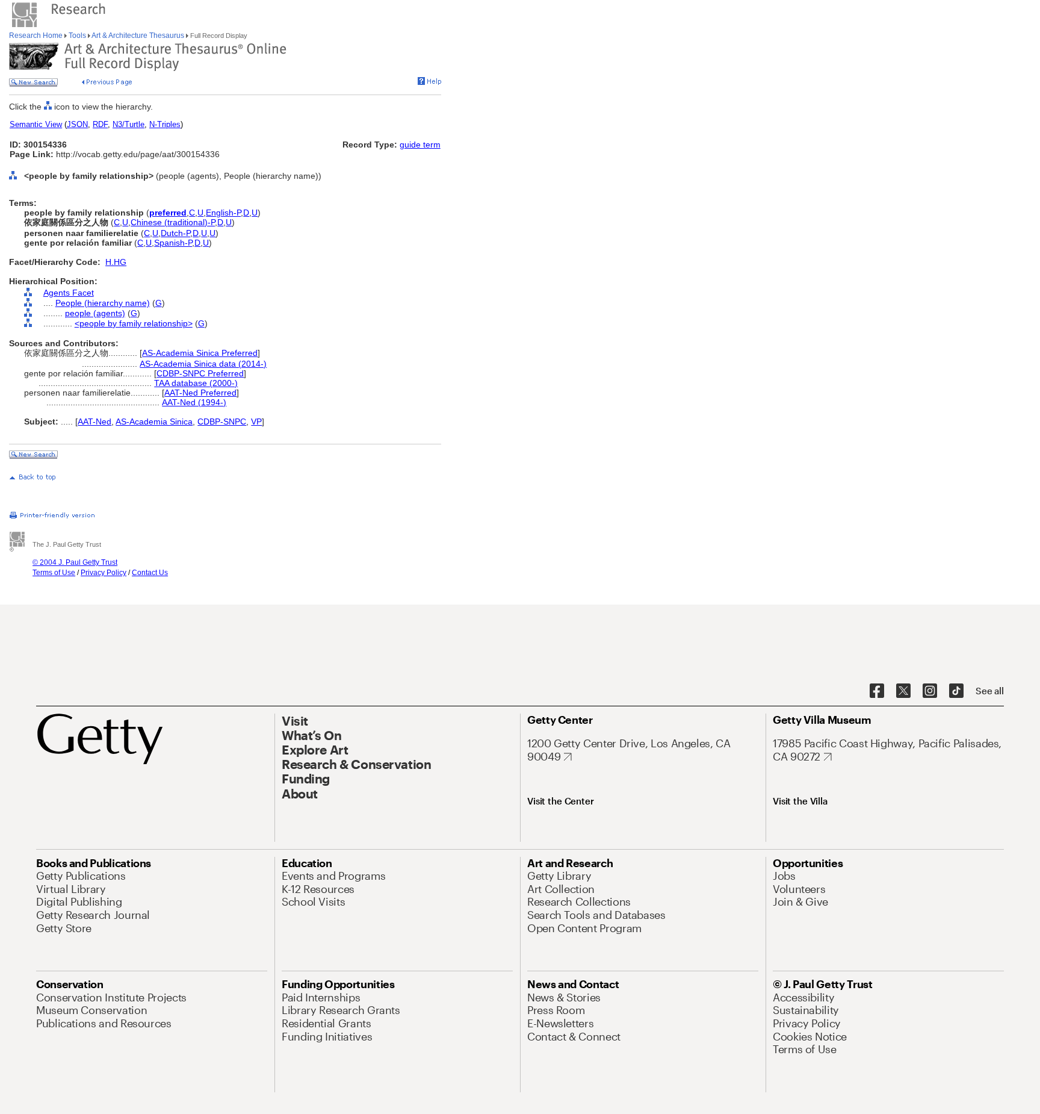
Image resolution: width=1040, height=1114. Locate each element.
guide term (420, 144)
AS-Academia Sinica (154, 421)
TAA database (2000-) (196, 383)
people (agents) (95, 313)
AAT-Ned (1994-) (194, 402)
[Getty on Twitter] (903, 691)
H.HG (115, 262)
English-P (223, 212)
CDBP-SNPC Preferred (200, 373)
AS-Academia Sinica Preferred (200, 353)
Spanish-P (173, 242)
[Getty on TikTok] (956, 691)
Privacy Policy (103, 572)
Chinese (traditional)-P (173, 222)
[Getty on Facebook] (877, 691)
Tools (77, 35)
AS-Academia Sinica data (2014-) (203, 364)
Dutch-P (175, 233)
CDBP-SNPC (221, 421)
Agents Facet (68, 292)
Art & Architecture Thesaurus (138, 35)
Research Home (36, 35)
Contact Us (150, 572)
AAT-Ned (94, 421)
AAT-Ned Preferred (200, 392)
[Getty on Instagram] (930, 691)
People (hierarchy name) (102, 303)
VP (256, 421)
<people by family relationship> (134, 323)
